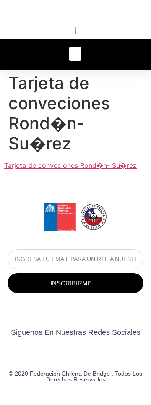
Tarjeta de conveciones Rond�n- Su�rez (70, 165)
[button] (75, 54)
